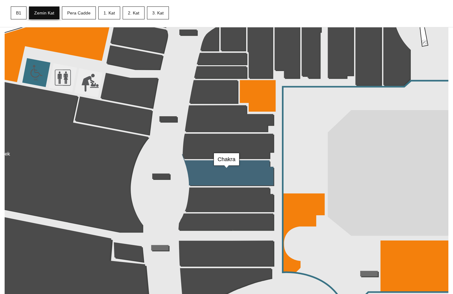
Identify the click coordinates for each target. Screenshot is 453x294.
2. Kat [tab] (133, 12)
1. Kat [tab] (109, 12)
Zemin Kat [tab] (44, 12)
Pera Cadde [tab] (79, 12)
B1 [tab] (18, 12)
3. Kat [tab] (158, 12)
